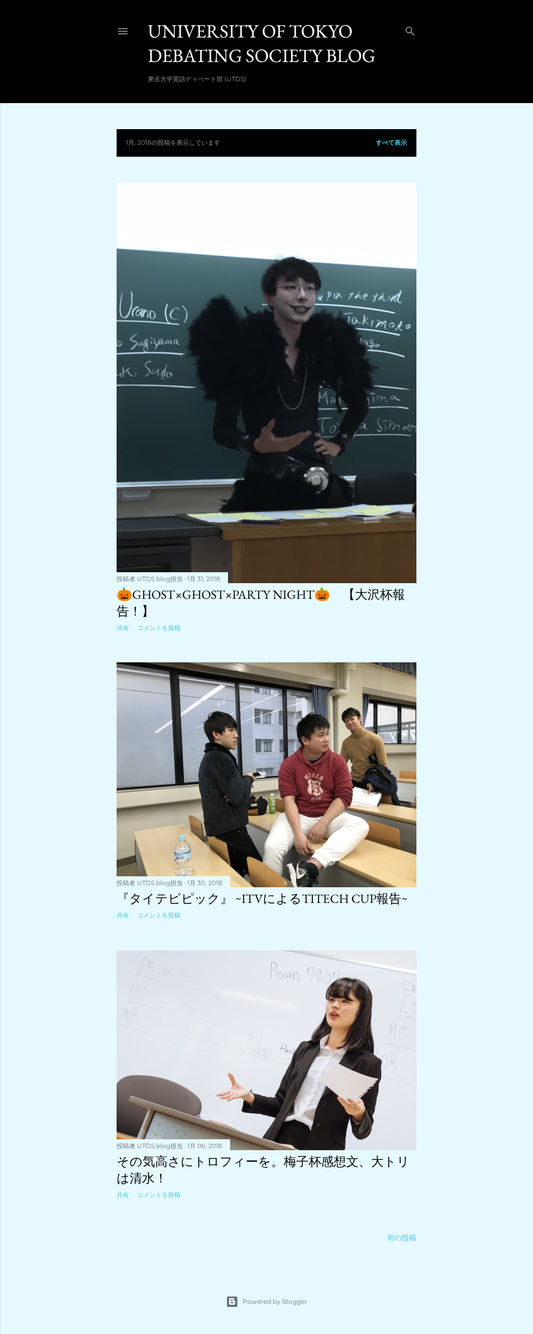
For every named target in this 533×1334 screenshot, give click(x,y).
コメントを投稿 (159, 628)
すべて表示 (391, 142)
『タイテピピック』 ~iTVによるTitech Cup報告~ (262, 898)
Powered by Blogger (275, 1301)
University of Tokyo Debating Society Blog (261, 43)
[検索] (410, 29)
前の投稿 (401, 1237)
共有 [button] (123, 628)
